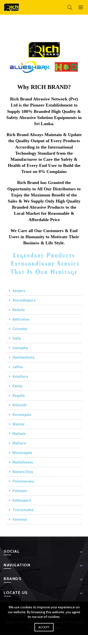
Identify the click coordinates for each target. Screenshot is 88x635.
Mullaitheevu (22, 462)
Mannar (18, 424)
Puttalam (19, 491)
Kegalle (18, 396)
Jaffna (17, 367)
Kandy (17, 386)
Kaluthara (20, 376)
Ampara (18, 291)
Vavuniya (19, 519)
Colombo (19, 329)
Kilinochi (19, 405)
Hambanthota (23, 357)
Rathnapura (21, 500)
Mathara (19, 443)
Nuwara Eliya (22, 472)
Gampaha (20, 348)
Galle (16, 338)
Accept (44, 627)
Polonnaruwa (23, 481)
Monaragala (22, 453)
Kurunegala (21, 415)
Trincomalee (22, 510)
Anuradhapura (23, 300)
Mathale (18, 434)
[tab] (44, 291)
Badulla (18, 310)
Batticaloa (20, 319)
